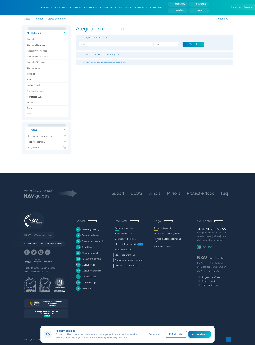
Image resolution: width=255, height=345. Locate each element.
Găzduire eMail (34, 68)
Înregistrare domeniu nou (39, 136)
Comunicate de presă (125, 239)
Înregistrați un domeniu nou (95, 38)
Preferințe (154, 334)
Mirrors (173, 193)
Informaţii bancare (123, 233)
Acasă (27, 18)
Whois (154, 193)
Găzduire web (30, 244)
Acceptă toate (199, 334)
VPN (29, 114)
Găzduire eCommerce (37, 56)
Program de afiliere (211, 277)
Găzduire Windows (36, 62)
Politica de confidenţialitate (167, 233)
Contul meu (222, 18)
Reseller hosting (209, 281)
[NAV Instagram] (41, 252)
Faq (224, 193)
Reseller (31, 74)
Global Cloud (33, 85)
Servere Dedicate (35, 91)
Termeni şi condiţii (162, 228)
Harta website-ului (124, 249)
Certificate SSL (34, 97)
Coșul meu (180, 4)
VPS (29, 79)
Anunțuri (39, 18)
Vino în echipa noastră (125, 244)
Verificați (193, 44)
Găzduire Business (36, 45)
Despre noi (201, 4)
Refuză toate (176, 334)
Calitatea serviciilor (124, 228)
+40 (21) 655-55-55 (211, 229)
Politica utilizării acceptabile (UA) (167, 240)
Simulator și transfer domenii (129, 260)
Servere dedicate (55, 244)
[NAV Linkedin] (47, 252)
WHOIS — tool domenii (126, 265)
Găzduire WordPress (37, 51)
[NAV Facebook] (27, 252)
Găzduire (31, 39)
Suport (117, 193)
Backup (30, 108)
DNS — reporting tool (125, 255)
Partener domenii (210, 285)
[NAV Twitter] (34, 252)
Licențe (30, 102)
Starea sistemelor (57, 18)
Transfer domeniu (36, 142)
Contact (201, 11)
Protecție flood (201, 193)
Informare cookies (162, 246)
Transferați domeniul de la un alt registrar (101, 54)
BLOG (136, 193)
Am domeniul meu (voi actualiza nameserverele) (105, 62)
